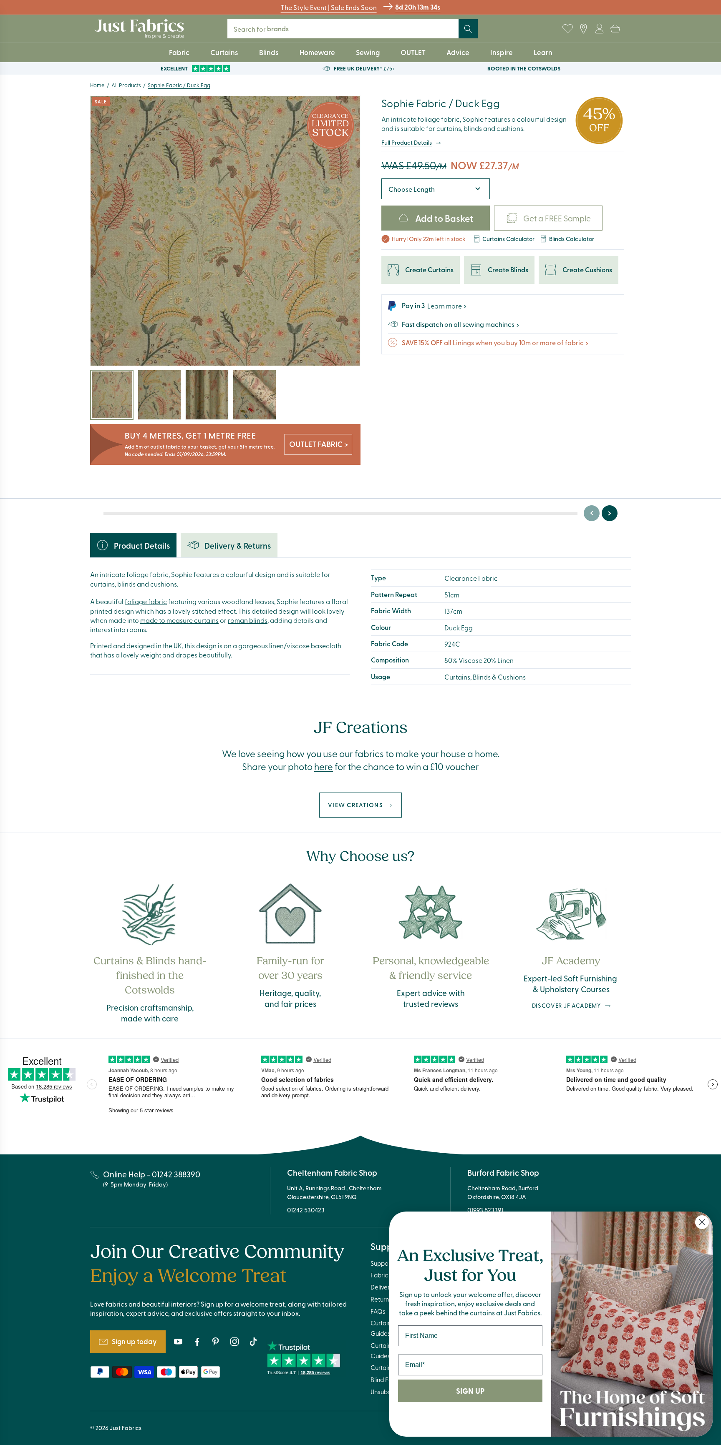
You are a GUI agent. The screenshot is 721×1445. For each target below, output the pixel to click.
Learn (543, 52)
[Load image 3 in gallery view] (207, 395)
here (323, 766)
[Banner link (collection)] (225, 444)
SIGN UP (470, 1390)
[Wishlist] (567, 29)
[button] (615, 29)
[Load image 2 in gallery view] (159, 395)
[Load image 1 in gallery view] (112, 395)
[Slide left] (592, 513)
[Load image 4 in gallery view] (254, 395)
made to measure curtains (179, 620)
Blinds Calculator (571, 239)
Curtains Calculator (508, 239)
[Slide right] (610, 513)
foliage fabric (146, 601)
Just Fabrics (125, 1428)
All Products (126, 84)
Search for (267, 28)
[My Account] (599, 29)
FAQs (378, 1311)
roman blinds (247, 620)
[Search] (468, 28)
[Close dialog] (702, 1222)
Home (97, 84)
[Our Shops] (583, 29)
